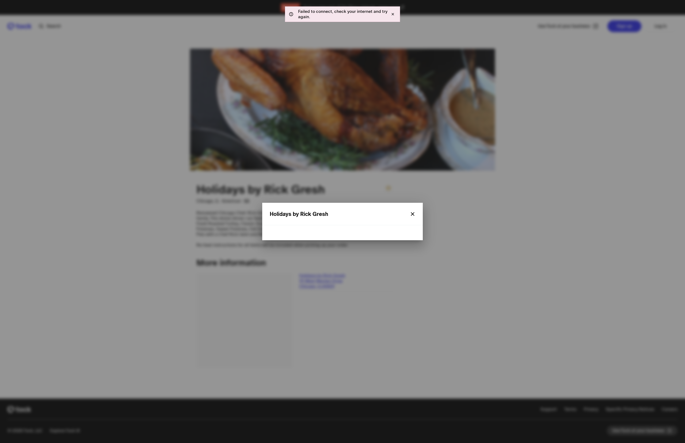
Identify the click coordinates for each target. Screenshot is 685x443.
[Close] (412, 214)
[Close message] (393, 14)
